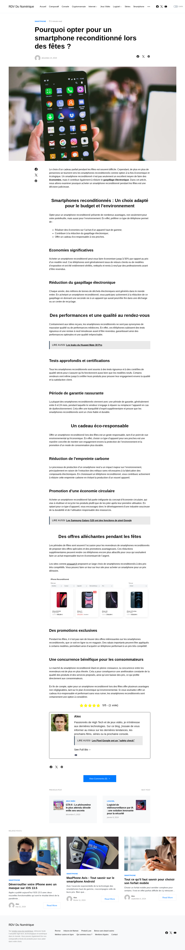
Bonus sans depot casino (104, 931)
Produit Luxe (86, 931)
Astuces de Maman (70, 931)
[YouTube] (165, 6)
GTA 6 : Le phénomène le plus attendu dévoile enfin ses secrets (78, 808)
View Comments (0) (98, 778)
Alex (17, 904)
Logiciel (111, 801)
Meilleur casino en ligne (64, 935)
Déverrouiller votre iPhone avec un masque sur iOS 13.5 (33, 886)
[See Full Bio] (90, 750)
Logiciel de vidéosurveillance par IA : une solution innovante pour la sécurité (120, 809)
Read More (52, 905)
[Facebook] (157, 6)
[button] (178, 6)
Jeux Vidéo (70, 801)
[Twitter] (161, 6)
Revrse (58, 931)
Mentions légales (102, 935)
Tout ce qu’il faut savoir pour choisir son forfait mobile (149, 881)
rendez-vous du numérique (22, 931)
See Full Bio (81, 749)
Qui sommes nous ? (84, 935)
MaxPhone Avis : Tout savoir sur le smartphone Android (90, 879)
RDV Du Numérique (21, 6)
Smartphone (40, 21)
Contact (114, 935)
